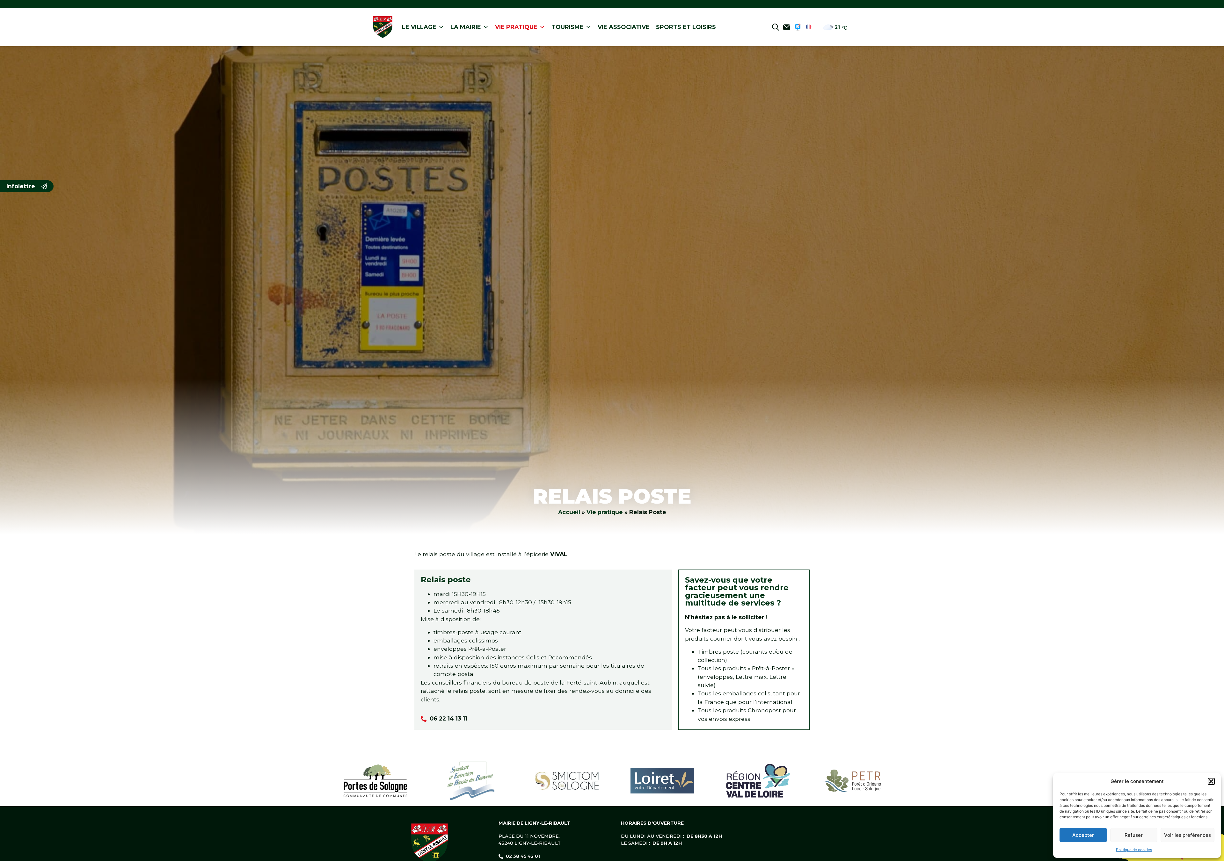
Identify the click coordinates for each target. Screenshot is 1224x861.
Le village (419, 27)
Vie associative (624, 27)
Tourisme (567, 27)
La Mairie (465, 27)
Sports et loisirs (686, 27)
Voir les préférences (1187, 835)
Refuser (1134, 835)
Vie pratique (516, 27)
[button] (1211, 781)
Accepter (1083, 835)
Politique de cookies (1134, 849)
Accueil (569, 512)
